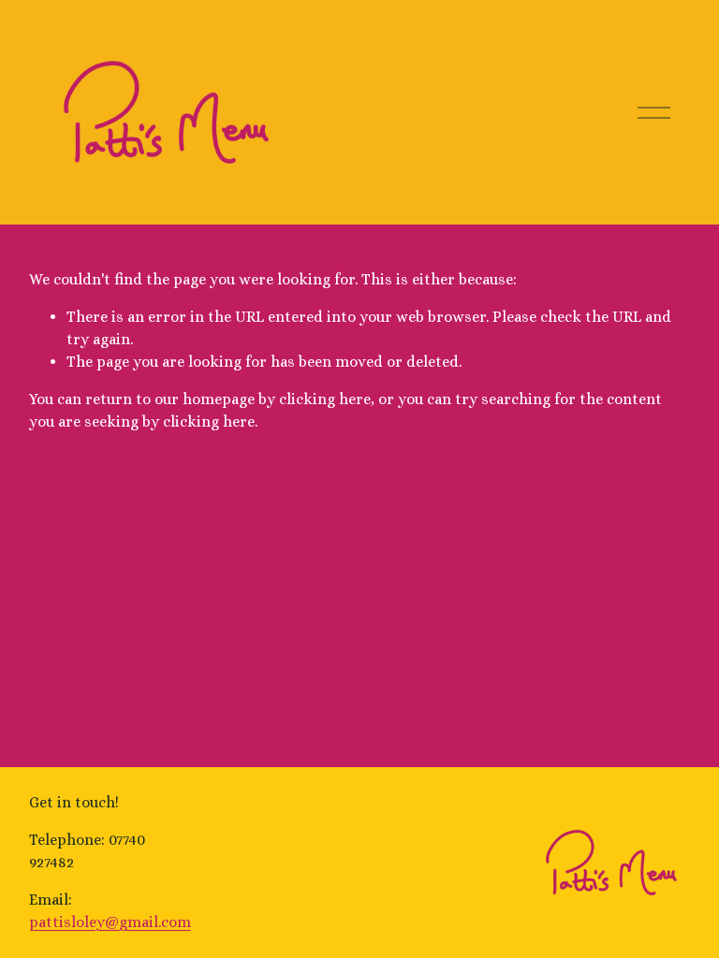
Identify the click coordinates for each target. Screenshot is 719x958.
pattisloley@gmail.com (110, 922)
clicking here (325, 399)
